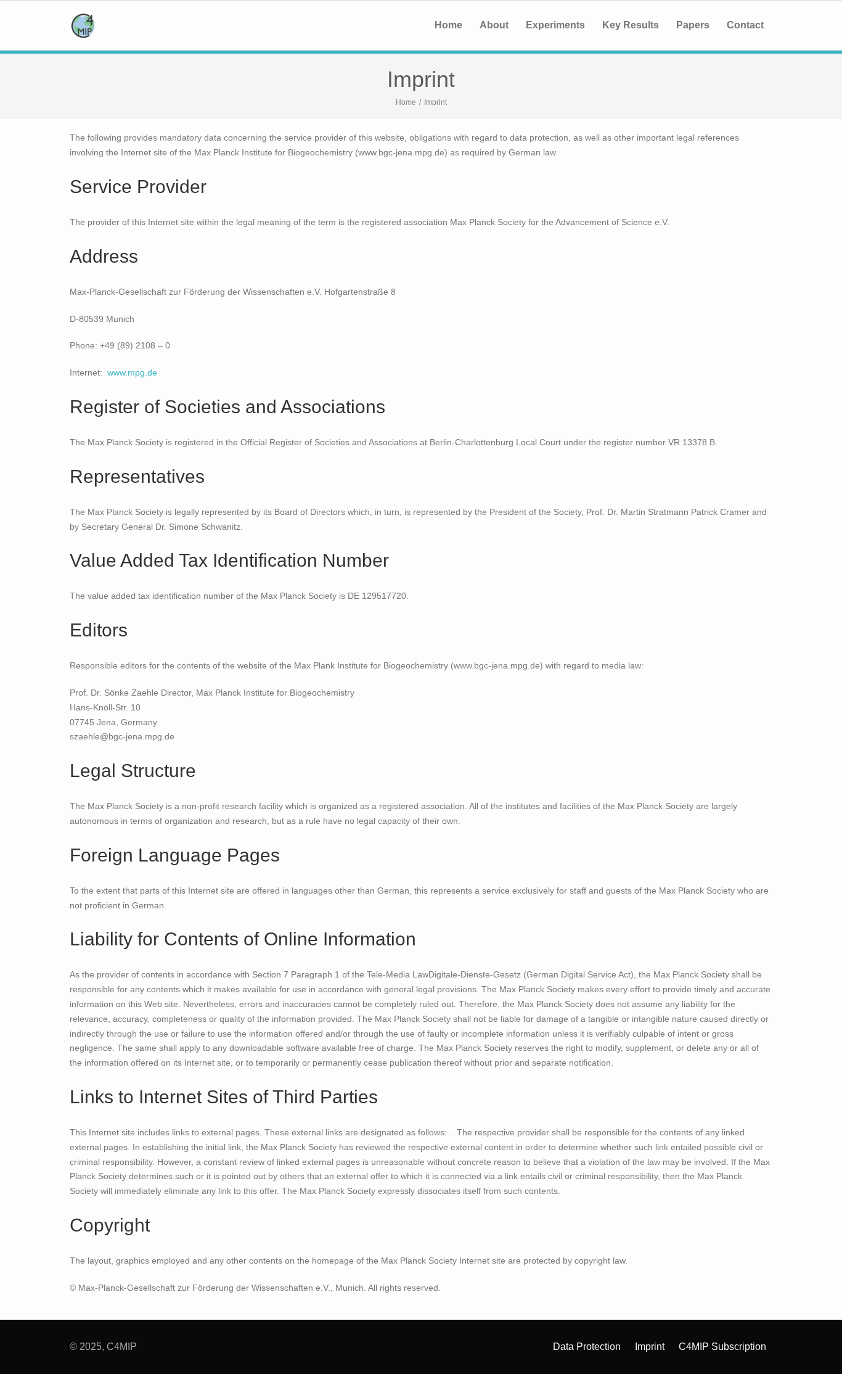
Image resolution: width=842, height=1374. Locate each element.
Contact (745, 25)
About (494, 25)
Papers (692, 25)
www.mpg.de (132, 372)
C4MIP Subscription (722, 1346)
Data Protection (587, 1346)
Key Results (630, 25)
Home (448, 25)
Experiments (555, 25)
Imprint (649, 1346)
